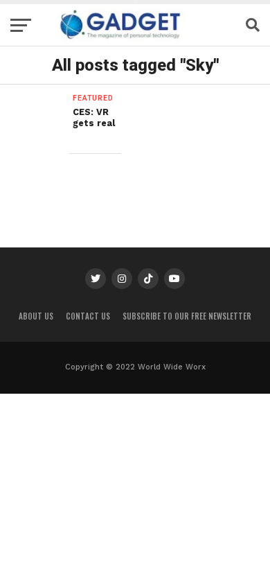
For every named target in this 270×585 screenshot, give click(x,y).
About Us (36, 316)
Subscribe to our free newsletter (187, 316)
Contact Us (88, 316)
